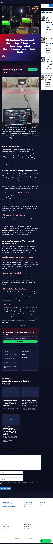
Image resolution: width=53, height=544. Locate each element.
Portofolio (5, 528)
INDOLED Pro (26, 526)
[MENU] (51, 2)
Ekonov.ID (26, 529)
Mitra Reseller (6, 526)
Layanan (24, 357)
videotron (16, 127)
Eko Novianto (11, 56)
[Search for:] (45, 5)
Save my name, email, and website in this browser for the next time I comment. (20, 483)
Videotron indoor (28, 504)
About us (5, 524)
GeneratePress (34, 538)
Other (41, 506)
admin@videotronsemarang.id (10, 511)
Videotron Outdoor (28, 506)
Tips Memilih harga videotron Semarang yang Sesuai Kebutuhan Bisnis (49, 24)
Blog (23, 354)
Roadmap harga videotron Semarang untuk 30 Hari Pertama (50, 63)
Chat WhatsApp (32, 69)
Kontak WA (25, 360)
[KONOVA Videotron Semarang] (2, 2)
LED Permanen (27, 509)
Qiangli (41, 504)
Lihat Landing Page (20, 345)
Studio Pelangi (27, 524)
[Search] (51, 5)
